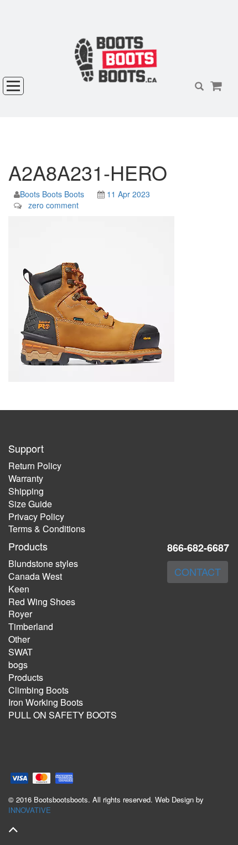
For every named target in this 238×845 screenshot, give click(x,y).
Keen (18, 588)
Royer (20, 613)
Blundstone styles (43, 563)
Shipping (26, 491)
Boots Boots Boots (52, 194)
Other (19, 639)
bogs (18, 664)
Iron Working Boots (45, 702)
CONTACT (197, 571)
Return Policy (34, 465)
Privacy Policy (36, 516)
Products (25, 677)
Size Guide (30, 503)
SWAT (20, 651)
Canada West (35, 576)
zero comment (53, 205)
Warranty (25, 478)
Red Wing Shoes (41, 601)
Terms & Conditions (46, 528)
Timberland (30, 626)
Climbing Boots (38, 690)
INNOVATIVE (29, 810)
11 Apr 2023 (128, 194)
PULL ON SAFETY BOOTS (62, 714)
